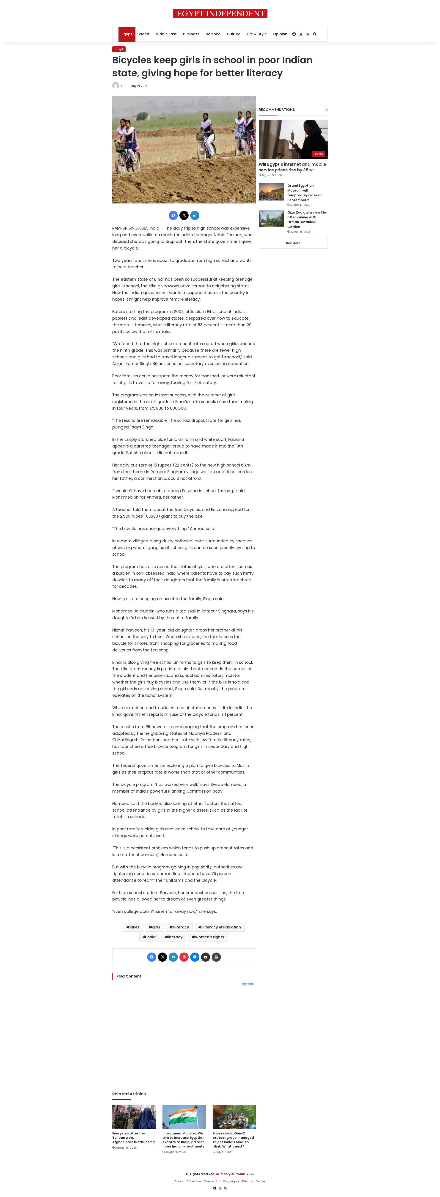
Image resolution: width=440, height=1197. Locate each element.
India (151, 937)
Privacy (247, 1181)
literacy (175, 937)
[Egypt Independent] (220, 13)
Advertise (194, 1181)
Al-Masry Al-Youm (230, 1174)
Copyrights (231, 1181)
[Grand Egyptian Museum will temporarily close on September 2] (271, 191)
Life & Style (257, 34)
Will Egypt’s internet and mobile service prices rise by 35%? (292, 167)
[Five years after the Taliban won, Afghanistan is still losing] (134, 1117)
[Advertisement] (184, 1036)
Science (213, 34)
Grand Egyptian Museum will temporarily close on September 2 (304, 192)
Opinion (280, 34)
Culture (233, 34)
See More (293, 243)
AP (122, 86)
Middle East (166, 34)
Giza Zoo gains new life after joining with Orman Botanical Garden (306, 219)
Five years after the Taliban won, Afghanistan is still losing (133, 1137)
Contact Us (212, 1181)
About (179, 1181)
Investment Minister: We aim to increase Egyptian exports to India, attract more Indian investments (183, 1140)
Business (191, 34)
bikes (135, 927)
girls (156, 927)
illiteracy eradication (221, 927)
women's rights (209, 937)
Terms (260, 1181)
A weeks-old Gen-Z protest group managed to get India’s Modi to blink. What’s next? (233, 1140)
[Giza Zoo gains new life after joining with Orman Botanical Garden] (271, 218)
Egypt (127, 34)
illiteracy (181, 927)
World (144, 34)
